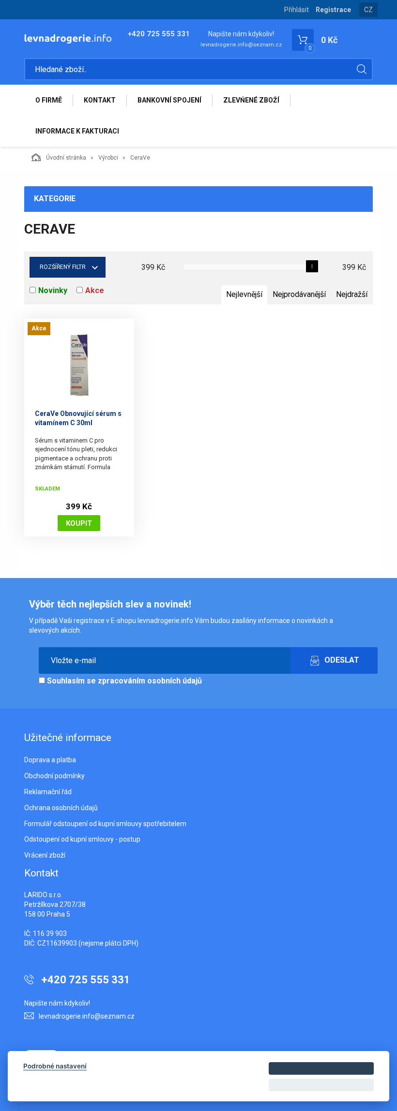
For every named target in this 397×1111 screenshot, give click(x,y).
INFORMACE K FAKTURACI (77, 131)
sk (369, 17)
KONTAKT (100, 100)
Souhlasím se (123, 680)
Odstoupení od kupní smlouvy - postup (82, 839)
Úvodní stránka (66, 157)
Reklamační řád (48, 792)
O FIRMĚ (48, 100)
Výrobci (108, 157)
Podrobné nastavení (55, 1066)
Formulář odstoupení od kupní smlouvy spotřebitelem (105, 824)
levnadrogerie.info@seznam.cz (241, 45)
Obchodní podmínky (54, 776)
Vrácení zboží (44, 855)
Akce (94, 290)
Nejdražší (351, 294)
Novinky (52, 290)
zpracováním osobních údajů (150, 680)
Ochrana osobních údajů (61, 808)
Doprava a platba (50, 760)
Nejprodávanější (299, 294)
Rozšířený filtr (63, 267)
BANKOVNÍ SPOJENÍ (169, 100)
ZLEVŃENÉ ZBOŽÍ (251, 100)
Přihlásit (296, 10)
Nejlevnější (244, 294)
